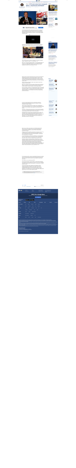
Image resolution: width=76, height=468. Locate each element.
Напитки (29, 211)
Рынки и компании (27, 213)
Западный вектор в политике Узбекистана (51, 112)
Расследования (41, 202)
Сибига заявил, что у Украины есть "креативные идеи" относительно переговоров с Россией (53, 63)
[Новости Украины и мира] (35, 186)
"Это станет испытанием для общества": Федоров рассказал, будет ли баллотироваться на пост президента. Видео (53, 56)
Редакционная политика (28, 186)
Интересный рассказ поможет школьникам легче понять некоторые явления (51, 20)
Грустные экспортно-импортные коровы (51, 109)
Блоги (45, 202)
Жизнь (35, 202)
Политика (25, 202)
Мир (29, 202)
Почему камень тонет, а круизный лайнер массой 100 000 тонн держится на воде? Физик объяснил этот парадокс (52, 18)
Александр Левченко (50, 113)
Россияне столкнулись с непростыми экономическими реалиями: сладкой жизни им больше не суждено (52, 101)
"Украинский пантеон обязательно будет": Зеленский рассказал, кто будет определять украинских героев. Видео (53, 50)
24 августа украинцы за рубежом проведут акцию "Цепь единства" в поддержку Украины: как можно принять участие (53, 12)
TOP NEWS (50, 41)
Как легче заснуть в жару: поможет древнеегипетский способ (51, 25)
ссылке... (34, 172)
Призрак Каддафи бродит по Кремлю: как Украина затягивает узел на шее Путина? (51, 81)
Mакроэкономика (32, 213)
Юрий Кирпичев (50, 110)
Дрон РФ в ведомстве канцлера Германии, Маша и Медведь (51, 105)
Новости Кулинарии (34, 211)
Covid (34, 215)
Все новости (56, 202)
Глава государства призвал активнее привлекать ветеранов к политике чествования (52, 52)
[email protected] (25, 229)
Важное (50, 3)
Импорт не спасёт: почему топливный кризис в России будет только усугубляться (52, 89)
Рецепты (26, 211)
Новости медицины (27, 215)
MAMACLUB (32, 215)
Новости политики (38, 186)
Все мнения (50, 115)
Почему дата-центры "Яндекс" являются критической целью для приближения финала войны (51, 85)
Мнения (50, 78)
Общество (51, 202)
